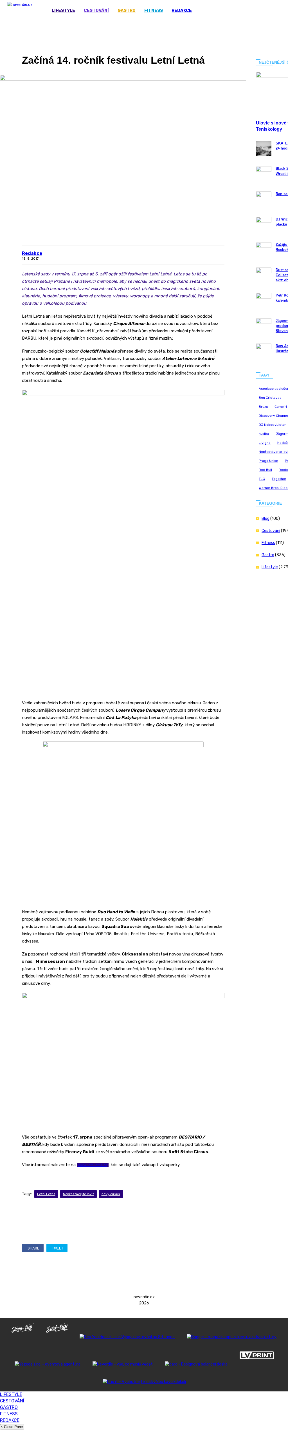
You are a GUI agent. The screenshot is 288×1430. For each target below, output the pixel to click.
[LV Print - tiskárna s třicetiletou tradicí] (256, 1364)
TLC (262, 479)
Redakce (32, 253)
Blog (265, 518)
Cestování (96, 10)
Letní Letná (46, 1194)
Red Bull (265, 470)
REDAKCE (182, 10)
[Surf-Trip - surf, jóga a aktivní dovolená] (56, 1337)
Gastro (127, 10)
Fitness (153, 10)
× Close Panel (12, 1427)
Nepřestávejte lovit (78, 1194)
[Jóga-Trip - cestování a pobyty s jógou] (22, 1337)
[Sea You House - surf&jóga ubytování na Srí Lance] (127, 1337)
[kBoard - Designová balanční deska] (196, 1364)
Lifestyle (63, 10)
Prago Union (268, 461)
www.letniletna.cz (92, 1165)
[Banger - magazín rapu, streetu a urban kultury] (231, 1337)
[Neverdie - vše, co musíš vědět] (122, 1364)
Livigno (265, 443)
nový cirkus (111, 1194)
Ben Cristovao (270, 398)
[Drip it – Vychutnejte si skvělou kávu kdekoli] (144, 1381)
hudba (264, 434)
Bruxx (263, 407)
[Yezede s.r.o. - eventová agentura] (47, 1364)
